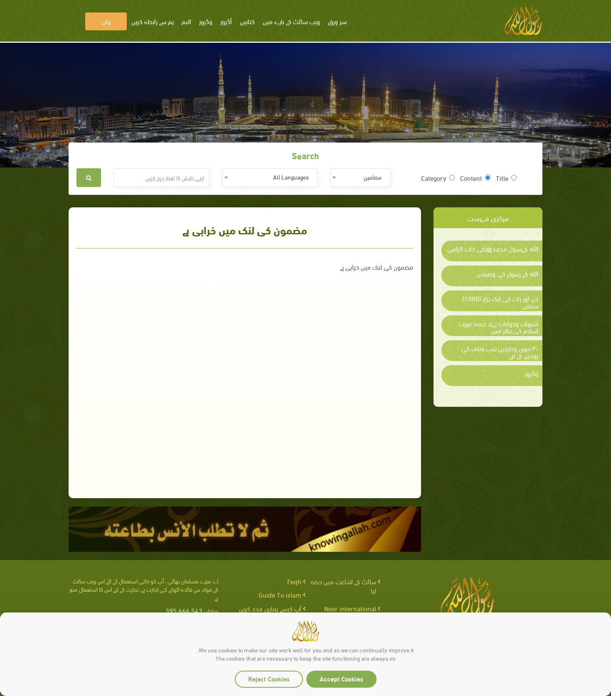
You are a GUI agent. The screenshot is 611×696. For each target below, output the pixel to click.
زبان (106, 21)
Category (433, 177)
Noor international (350, 608)
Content (471, 177)
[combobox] (360, 177)
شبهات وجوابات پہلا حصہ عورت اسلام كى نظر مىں (498, 327)
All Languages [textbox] (291, 176)
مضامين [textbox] (373, 176)
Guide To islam (280, 594)
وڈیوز (531, 373)
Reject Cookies (269, 678)
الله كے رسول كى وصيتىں (507, 273)
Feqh (294, 581)
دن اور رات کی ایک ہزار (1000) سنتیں (500, 302)
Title (502, 177)
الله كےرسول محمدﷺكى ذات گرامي (492, 248)
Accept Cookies (341, 678)
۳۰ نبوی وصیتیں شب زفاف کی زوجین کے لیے (499, 351)
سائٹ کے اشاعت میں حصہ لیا (343, 585)
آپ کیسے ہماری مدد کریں (270, 608)
